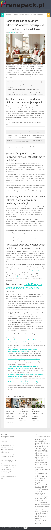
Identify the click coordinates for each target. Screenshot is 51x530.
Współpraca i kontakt (7, 11)
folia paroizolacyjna (39, 461)
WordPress (6, 529)
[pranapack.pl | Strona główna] (23, 5)
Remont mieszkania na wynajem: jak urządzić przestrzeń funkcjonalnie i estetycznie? (8, 462)
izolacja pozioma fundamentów (40, 494)
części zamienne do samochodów (43, 438)
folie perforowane (40, 483)
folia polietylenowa (41, 463)
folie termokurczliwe (41, 485)
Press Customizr (16, 529)
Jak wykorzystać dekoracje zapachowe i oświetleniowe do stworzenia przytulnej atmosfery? (23, 90)
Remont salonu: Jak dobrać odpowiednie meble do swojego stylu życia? (8, 476)
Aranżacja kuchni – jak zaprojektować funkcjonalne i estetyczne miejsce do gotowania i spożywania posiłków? (8, 456)
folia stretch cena (41, 465)
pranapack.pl (12, 32)
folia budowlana (39, 450)
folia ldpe (38, 459)
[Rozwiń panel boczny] (2, 15)
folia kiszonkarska (43, 457)
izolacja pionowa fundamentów (41, 490)
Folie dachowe (40, 479)
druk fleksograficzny (41, 445)
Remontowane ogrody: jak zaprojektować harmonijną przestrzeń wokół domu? (6, 471)
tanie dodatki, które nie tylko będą (18, 277)
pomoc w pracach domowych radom (42, 509)
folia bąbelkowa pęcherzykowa (42, 453)
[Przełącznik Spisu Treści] (42, 82)
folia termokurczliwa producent (41, 477)
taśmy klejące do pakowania (40, 515)
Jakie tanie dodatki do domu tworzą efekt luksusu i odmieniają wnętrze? (24, 84)
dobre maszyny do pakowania (42, 442)
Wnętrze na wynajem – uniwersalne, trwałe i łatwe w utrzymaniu (24, 14)
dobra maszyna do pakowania (40, 440)
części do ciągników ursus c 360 (40, 436)
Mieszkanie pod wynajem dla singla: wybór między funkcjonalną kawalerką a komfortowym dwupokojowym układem (11, 415)
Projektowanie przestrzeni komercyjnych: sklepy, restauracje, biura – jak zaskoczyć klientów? (8, 445)
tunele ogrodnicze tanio (40, 519)
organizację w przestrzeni (37, 270)
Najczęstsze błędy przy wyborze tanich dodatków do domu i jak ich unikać (24, 92)
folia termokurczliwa (41, 472)
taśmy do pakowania (41, 511)
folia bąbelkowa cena (41, 451)
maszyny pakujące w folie (41, 499)
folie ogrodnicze (39, 481)
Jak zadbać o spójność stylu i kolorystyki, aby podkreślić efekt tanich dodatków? (23, 86)
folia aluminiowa (43, 448)
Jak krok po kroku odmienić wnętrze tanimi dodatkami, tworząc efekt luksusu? (25, 94)
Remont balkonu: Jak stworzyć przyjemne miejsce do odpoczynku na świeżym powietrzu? (8, 451)
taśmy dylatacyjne (41, 513)
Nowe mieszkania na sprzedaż (41, 506)
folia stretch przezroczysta (42, 468)
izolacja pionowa (40, 488)
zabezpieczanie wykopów (39, 522)
